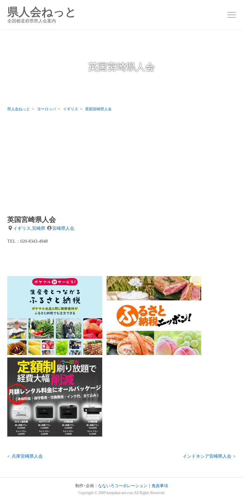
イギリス (22, 228)
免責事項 (160, 486)
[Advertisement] (121, 165)
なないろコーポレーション (122, 486)
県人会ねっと (42, 14)
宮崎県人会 (63, 228)
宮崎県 (38, 228)
